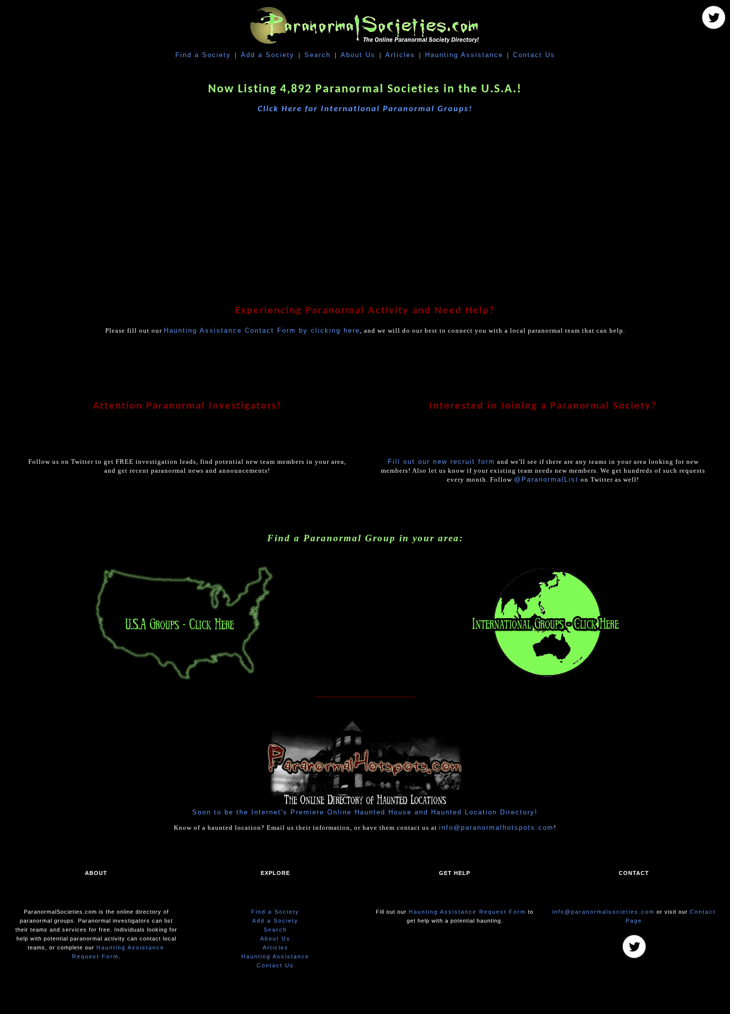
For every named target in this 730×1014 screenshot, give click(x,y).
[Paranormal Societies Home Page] (365, 46)
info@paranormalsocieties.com (603, 912)
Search (317, 55)
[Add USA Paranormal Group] (185, 679)
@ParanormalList (546, 479)
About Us (358, 55)
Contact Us (534, 55)
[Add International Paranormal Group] (546, 679)
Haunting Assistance (464, 55)
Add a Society (267, 55)
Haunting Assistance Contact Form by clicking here (262, 330)
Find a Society (203, 55)
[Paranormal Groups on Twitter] (634, 956)
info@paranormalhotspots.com (496, 827)
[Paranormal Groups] (713, 27)
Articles (400, 55)
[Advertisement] (365, 200)
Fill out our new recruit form (441, 461)
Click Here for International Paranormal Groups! (365, 109)
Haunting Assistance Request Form (467, 912)
